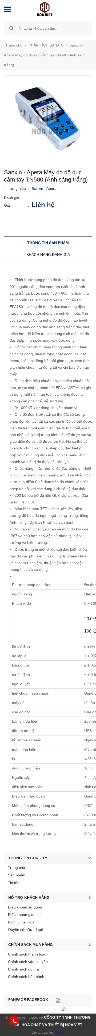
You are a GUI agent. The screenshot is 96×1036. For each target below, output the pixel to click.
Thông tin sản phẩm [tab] (48, 243)
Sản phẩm (16, 875)
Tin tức (13, 882)
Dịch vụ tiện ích (21, 922)
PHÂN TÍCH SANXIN (46, 45)
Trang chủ (16, 867)
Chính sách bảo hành (26, 977)
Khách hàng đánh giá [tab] (48, 254)
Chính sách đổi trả (23, 969)
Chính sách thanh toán (27, 954)
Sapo (59, 1032)
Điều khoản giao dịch (25, 914)
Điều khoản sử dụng (25, 907)
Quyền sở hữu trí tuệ (25, 929)
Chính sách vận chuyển (28, 962)
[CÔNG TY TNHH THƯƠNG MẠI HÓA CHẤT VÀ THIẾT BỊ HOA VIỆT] (45, 8)
